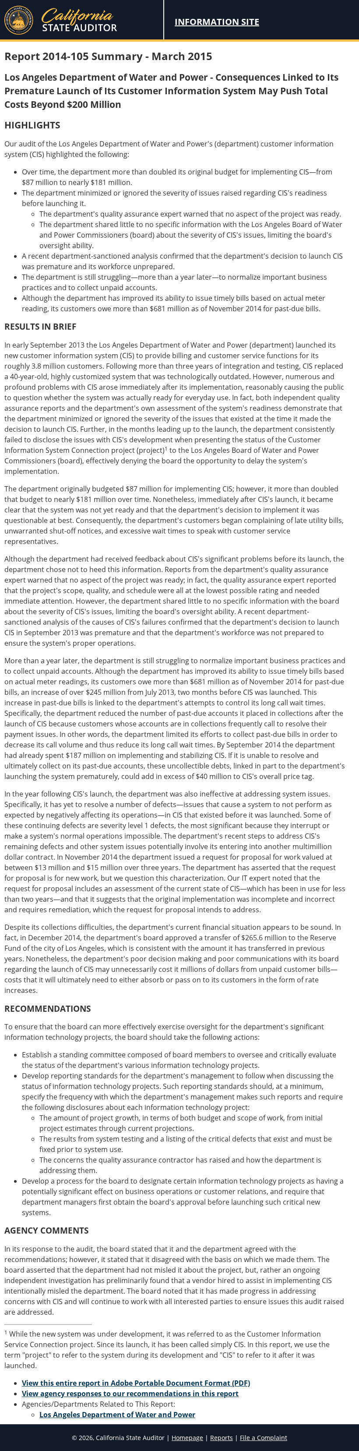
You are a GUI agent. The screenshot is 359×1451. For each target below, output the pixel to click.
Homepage (187, 1437)
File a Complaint (263, 1437)
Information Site (217, 22)
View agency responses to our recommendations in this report (130, 1393)
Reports (221, 1437)
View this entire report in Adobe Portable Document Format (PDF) (136, 1383)
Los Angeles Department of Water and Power (117, 1414)
